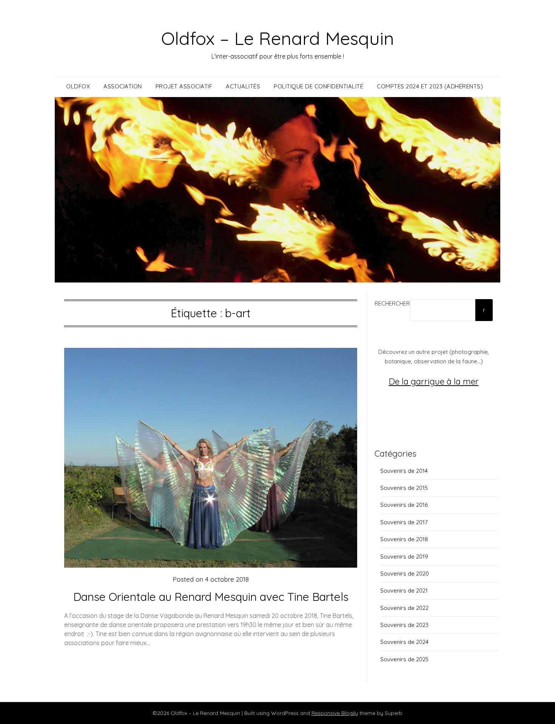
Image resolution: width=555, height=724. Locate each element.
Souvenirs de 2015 (404, 487)
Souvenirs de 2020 (404, 573)
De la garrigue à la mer (434, 381)
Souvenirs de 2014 (404, 470)
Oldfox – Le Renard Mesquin (277, 38)
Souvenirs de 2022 (404, 607)
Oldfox (78, 86)
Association (122, 86)
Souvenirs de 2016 (404, 504)
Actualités (243, 86)
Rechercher (392, 303)
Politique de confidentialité (318, 86)
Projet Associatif (184, 86)
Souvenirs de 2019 (404, 556)
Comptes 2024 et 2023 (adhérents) (430, 86)
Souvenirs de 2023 (404, 624)
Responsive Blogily (334, 713)
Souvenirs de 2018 (404, 539)
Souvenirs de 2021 (404, 590)
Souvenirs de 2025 (404, 659)
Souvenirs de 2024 (404, 641)
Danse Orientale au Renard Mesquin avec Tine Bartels (210, 597)
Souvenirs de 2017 (404, 522)
